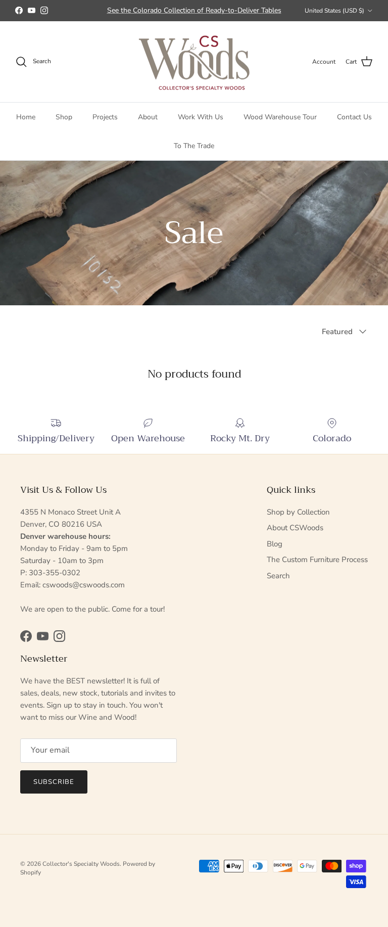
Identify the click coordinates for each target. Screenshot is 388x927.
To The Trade (194, 146)
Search (278, 576)
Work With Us (200, 117)
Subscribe (53, 781)
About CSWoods (295, 528)
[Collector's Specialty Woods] (194, 61)
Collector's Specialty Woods (81, 864)
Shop (64, 117)
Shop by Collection (298, 512)
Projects (105, 117)
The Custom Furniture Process (317, 559)
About (148, 117)
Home (25, 117)
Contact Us (354, 117)
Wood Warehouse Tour (280, 117)
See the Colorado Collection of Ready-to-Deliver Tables (194, 10)
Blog (274, 544)
